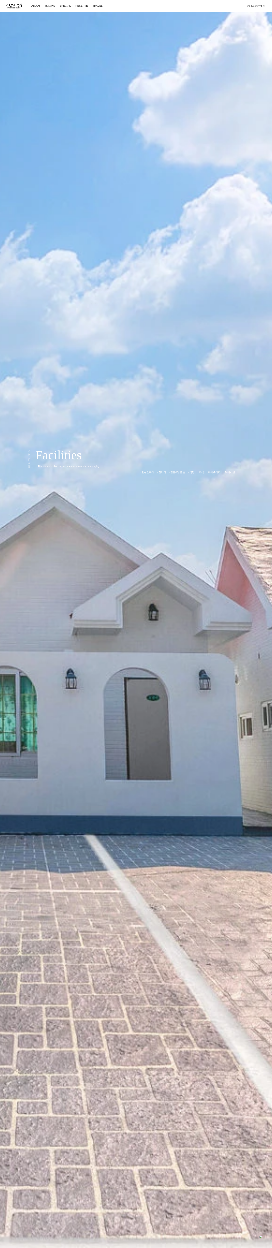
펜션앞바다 (148, 472)
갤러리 (162, 472)
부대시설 (230, 472)
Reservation (258, 6)
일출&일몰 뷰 (177, 472)
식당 (192, 472)
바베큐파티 (214, 472)
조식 (201, 472)
